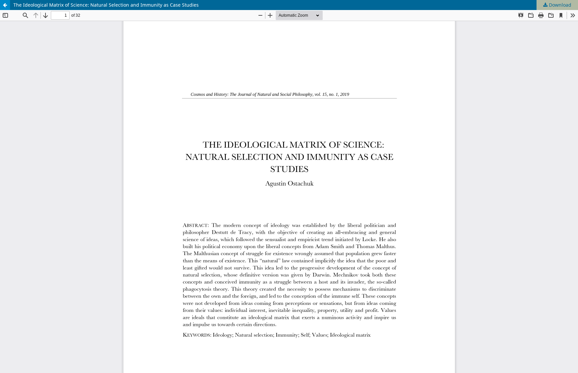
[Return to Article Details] (5, 5)
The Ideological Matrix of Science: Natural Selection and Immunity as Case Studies (106, 5)
